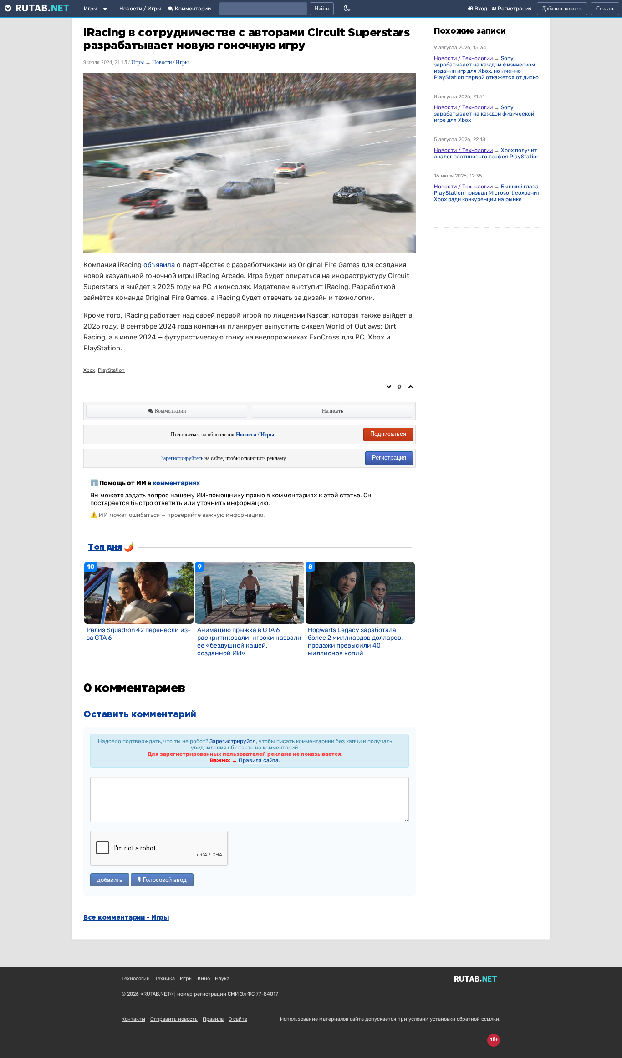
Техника (165, 979)
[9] (249, 592)
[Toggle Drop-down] (107, 10)
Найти (322, 8)
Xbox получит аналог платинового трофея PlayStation (487, 153)
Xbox (89, 370)
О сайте (238, 1019)
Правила (213, 1019)
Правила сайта (259, 760)
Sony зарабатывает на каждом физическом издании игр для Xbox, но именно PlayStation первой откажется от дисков (488, 68)
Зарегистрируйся (232, 741)
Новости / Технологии (463, 58)
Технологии (136, 979)
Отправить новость (174, 1019)
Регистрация (389, 457)
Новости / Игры (140, 8)
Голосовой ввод (164, 879)
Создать (605, 8)
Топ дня (105, 547)
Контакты (133, 1019)
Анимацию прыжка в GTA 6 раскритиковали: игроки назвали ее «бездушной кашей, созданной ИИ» (249, 641)
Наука (222, 979)
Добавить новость (562, 8)
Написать (332, 411)
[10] (139, 592)
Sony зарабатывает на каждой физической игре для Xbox (484, 113)
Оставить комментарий (139, 714)
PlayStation (111, 370)
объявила (159, 265)
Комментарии (192, 8)
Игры (90, 8)
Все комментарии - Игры (126, 918)
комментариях (176, 483)
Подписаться (388, 433)
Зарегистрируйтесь (182, 458)
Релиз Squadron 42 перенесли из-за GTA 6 (139, 634)
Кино (204, 979)
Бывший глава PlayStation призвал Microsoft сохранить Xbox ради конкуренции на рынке (488, 192)
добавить (109, 879)
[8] (360, 592)
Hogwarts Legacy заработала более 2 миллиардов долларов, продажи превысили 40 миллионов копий (355, 641)
